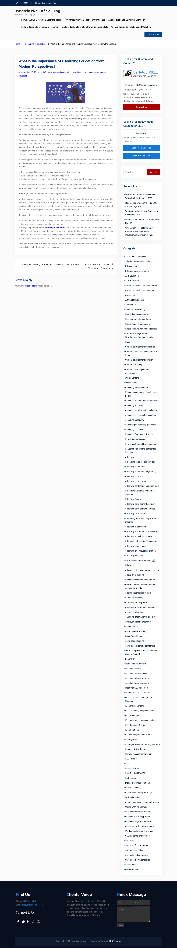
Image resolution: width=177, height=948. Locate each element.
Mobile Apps (131, 778)
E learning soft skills (134, 429)
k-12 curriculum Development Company (138, 699)
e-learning (129, 457)
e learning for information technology (141, 410)
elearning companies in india (138, 593)
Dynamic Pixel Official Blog (37, 11)
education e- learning (134, 575)
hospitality (130, 659)
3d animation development (137, 271)
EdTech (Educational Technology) (140, 560)
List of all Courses (141, 148)
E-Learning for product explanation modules (140, 520)
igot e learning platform (135, 664)
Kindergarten (131, 739)
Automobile (130, 304)
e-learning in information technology (141, 531)
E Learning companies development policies (141, 394)
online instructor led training (137, 811)
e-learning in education (61, 72)
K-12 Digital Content (134, 706)
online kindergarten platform (138, 821)
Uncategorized (132, 869)
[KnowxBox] (141, 133)
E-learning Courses (134, 499)
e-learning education (84, 72)
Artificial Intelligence (134, 300)
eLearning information (135, 612)
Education (129, 565)
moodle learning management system (142, 802)
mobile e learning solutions (137, 783)
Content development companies (140, 347)
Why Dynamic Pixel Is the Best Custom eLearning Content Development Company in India (139, 231)
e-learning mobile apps (135, 546)
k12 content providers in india (138, 734)
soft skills (129, 840)
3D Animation (131, 266)
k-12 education (132, 715)
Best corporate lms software (138, 319)
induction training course (136, 673)
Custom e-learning (133, 364)
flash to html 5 (131, 626)
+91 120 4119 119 (142, 90)
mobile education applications (138, 792)
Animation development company (140, 290)
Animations (130, 295)
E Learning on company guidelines (140, 425)
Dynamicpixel (131, 382)
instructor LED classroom (136, 688)
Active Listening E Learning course (45, 20)
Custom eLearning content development (137, 371)
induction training (133, 668)
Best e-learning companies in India (141, 329)
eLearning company (134, 597)
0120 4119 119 (25, 3)
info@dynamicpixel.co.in (48, 3)
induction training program (137, 678)
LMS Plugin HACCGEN (135, 773)
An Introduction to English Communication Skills (85, 27)
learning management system (138, 754)
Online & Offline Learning (136, 807)
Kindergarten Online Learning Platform (142, 744)
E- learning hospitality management (141, 444)
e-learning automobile (135, 466)
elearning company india (136, 602)
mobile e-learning (133, 787)
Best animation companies (137, 314)
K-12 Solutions (132, 730)
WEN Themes (115, 941)
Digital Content (132, 378)
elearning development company (140, 607)
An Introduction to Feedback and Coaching (131, 27)
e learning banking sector (136, 387)
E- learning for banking (135, 439)
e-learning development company (140, 504)
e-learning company (134, 476)
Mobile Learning (132, 797)
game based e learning (135, 631)
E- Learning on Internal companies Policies (140, 451)
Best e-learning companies (137, 324)
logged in (30, 286)
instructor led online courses (138, 692)
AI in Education (132, 276)
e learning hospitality (134, 420)
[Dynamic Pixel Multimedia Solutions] (141, 74)
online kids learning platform (138, 816)
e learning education (134, 405)
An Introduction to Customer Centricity (126, 20)
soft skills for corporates (136, 845)
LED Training (131, 759)
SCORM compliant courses (137, 836)
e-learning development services (140, 509)
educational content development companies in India (140, 586)
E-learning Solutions (134, 555)
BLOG (127, 342)
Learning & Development (136, 749)
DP (44, 72)
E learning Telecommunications (139, 434)
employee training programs (138, 622)
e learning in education (54, 227)
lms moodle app (132, 768)
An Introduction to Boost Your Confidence (85, 20)
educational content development (140, 579)
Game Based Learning (135, 636)
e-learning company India (136, 481)
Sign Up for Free (141, 156)
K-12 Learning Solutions (136, 725)
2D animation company (135, 256)
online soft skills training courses (140, 826)
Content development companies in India (141, 353)
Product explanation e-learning (139, 831)
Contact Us (153, 34)
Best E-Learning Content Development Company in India (139, 335)
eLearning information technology (140, 617)
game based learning (134, 641)
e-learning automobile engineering (140, 471)
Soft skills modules (134, 850)
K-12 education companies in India (141, 720)
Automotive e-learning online (138, 309)
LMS (127, 763)
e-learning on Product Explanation (140, 551)
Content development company (139, 360)
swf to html (130, 864)
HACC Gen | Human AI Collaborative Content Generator (141, 652)
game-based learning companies (140, 646)
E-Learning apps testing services (140, 462)
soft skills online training (136, 855)
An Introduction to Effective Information (40, 27)
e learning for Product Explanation (140, 415)
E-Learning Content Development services (140, 492)
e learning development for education (142, 400)
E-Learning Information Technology (141, 541)
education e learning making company (142, 570)
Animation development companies (141, 285)
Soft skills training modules (137, 860)
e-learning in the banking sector (139, 536)
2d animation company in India (139, 261)
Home (24, 20)
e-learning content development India (142, 486)
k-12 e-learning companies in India (141, 710)
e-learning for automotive (136, 513)
